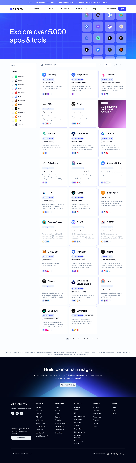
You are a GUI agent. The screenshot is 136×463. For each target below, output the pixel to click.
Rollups (38, 414)
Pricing (93, 9)
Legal (95, 426)
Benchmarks (59, 430)
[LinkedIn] (17, 413)
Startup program (79, 432)
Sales (114, 407)
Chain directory (60, 426)
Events (76, 426)
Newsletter (78, 429)
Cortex (38, 407)
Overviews (78, 419)
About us (96, 407)
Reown (71, 354)
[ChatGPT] (108, 453)
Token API (39, 430)
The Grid (119, 352)
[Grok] (123, 453)
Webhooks (39, 420)
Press (114, 411)
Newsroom (97, 417)
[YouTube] (21, 413)
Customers (97, 414)
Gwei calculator (60, 423)
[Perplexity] (114, 453)
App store (77, 423)
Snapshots (58, 433)
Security (96, 423)
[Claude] (120, 453)
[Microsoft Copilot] (117, 453)
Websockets (40, 423)
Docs (57, 414)
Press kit (96, 420)
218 (98, 339)
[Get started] (68, 2)
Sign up (57, 407)
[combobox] (107, 65)
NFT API (39, 417)
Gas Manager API (42, 436)
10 (92, 339)
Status (57, 411)
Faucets (58, 420)
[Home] (16, 8)
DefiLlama (60, 354)
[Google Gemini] (111, 453)
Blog (75, 413)
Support (57, 417)
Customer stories (80, 416)
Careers (96, 411)
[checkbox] (13, 77)
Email (114, 414)
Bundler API (40, 433)
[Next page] (101, 338)
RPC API (39, 411)
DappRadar (66, 354)
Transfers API (40, 426)
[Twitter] (12, 413)
